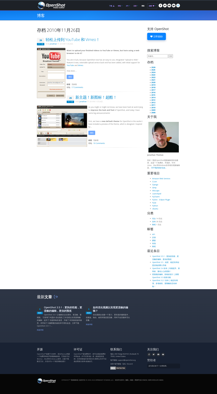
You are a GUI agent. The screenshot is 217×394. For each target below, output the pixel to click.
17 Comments (77, 87)
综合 (154, 218)
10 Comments (99, 143)
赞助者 (151, 360)
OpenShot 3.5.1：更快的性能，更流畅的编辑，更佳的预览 (63, 309)
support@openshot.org (126, 360)
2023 (153, 75)
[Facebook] (160, 5)
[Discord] (169, 5)
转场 (154, 243)
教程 (154, 224)
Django (155, 184)
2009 (153, 110)
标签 (150, 229)
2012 (153, 102)
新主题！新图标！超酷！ (96, 97)
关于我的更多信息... (158, 168)
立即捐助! (158, 36)
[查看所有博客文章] (56, 296)
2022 (153, 77)
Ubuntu (155, 208)
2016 (153, 92)
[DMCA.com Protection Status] (118, 368)
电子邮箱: (117, 364)
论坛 (124, 364)
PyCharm (156, 196)
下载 (111, 6)
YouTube (70, 65)
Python (155, 205)
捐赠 (150, 6)
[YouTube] (174, 5)
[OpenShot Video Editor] (51, 5)
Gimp (154, 187)
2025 (153, 70)
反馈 (154, 237)
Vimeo (80, 65)
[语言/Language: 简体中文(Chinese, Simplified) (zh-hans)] (178, 5)
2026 (153, 67)
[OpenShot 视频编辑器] (46, 381)
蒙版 (154, 240)
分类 (150, 213)
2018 (153, 87)
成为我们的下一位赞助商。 (158, 366)
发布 (154, 221)
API (127, 6)
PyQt (154, 202)
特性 (119, 6)
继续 (70, 77)
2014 (153, 97)
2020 (153, 82)
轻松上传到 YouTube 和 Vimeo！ (73, 39)
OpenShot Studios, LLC (104, 380)
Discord (130, 364)
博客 (143, 6)
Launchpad (156, 193)
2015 (153, 95)
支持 (135, 6)
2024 (153, 72)
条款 (131, 380)
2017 (153, 90)
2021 (153, 80)
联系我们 (116, 349)
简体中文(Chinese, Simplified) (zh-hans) (149, 380)
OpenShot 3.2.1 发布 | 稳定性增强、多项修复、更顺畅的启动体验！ (165, 283)
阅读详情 (40, 330)
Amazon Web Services (161, 178)
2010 (153, 107)
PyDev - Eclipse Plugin (161, 199)
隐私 (127, 380)
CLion (154, 181)
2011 (153, 105)
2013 (153, 100)
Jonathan (53, 44)
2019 (153, 85)
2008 (153, 112)
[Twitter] (165, 5)
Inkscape (155, 190)
